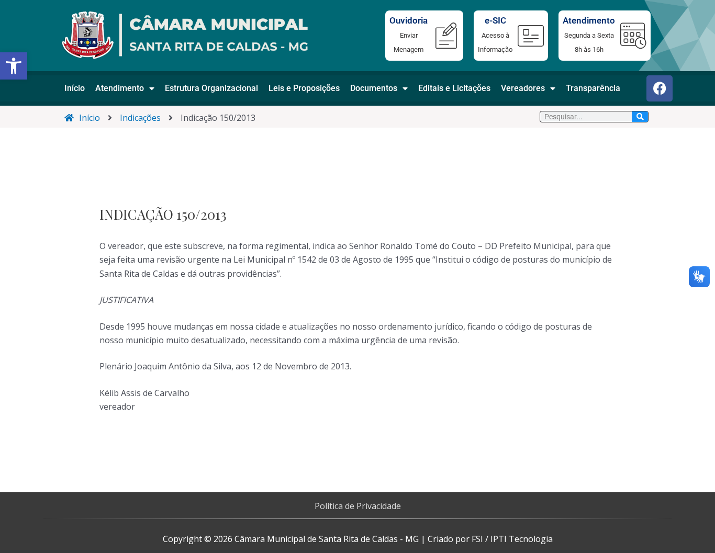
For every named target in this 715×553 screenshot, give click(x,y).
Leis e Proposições (304, 88)
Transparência (593, 88)
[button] (13, 66)
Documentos (373, 88)
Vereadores (523, 88)
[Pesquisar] (640, 116)
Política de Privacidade (358, 506)
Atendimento (119, 88)
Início (74, 88)
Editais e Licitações (454, 88)
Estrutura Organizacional (211, 88)
